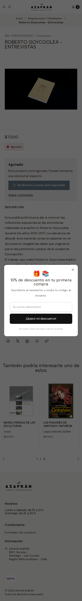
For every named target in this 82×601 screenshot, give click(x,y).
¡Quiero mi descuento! (41, 319)
